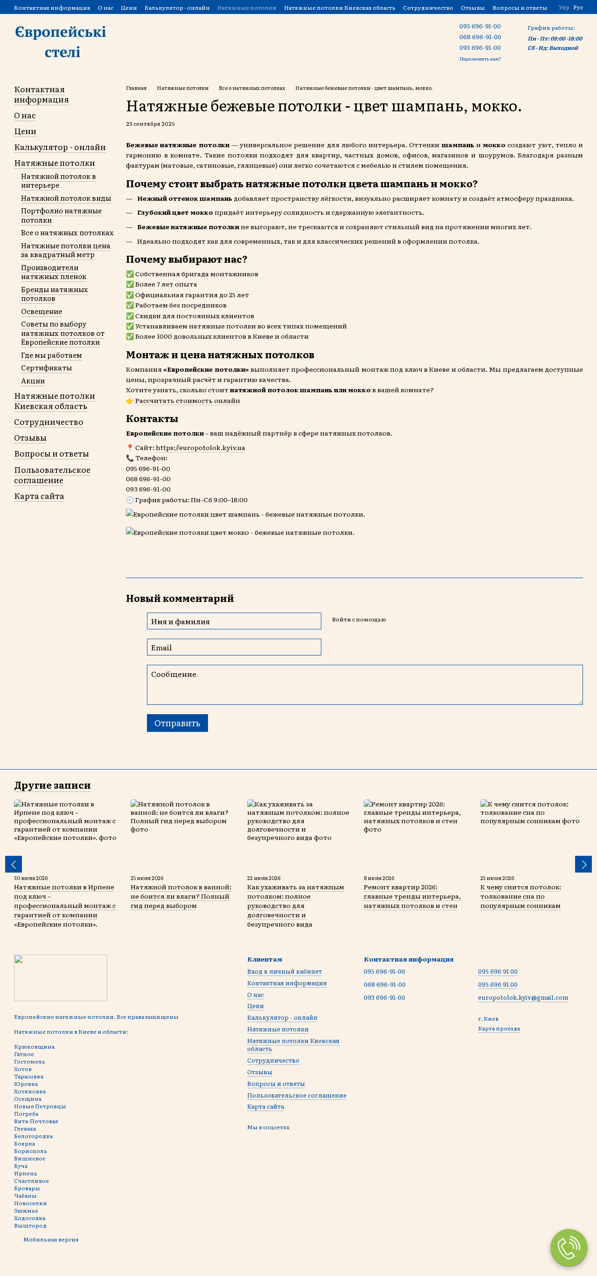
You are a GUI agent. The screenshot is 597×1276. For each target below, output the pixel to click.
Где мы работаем (51, 354)
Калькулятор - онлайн (177, 7)
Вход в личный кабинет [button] (284, 971)
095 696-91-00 (480, 25)
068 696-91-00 (480, 36)
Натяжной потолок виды (66, 197)
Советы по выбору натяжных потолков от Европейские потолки (62, 332)
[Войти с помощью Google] (411, 619)
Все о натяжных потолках (67, 232)
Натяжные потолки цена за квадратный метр (66, 250)
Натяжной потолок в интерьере (58, 181)
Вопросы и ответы (520, 7)
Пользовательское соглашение (52, 474)
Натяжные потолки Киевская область (340, 7)
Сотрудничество (428, 7)
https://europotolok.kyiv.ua (200, 447)
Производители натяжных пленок (53, 272)
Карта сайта (39, 495)
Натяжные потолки (247, 7)
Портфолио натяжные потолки (61, 215)
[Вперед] (583, 864)
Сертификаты (46, 367)
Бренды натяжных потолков (54, 294)
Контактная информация (52, 7)
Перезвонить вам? (480, 58)
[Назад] (13, 864)
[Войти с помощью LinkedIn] (425, 619)
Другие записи (52, 785)
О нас (105, 7)
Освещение (41, 311)
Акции (33, 380)
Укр (564, 7)
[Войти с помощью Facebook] (396, 619)
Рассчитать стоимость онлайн (187, 400)
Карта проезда (499, 1028)
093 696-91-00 (480, 47)
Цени (129, 7)
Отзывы (473, 7)
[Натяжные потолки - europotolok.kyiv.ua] (60, 977)
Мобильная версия (50, 1239)
